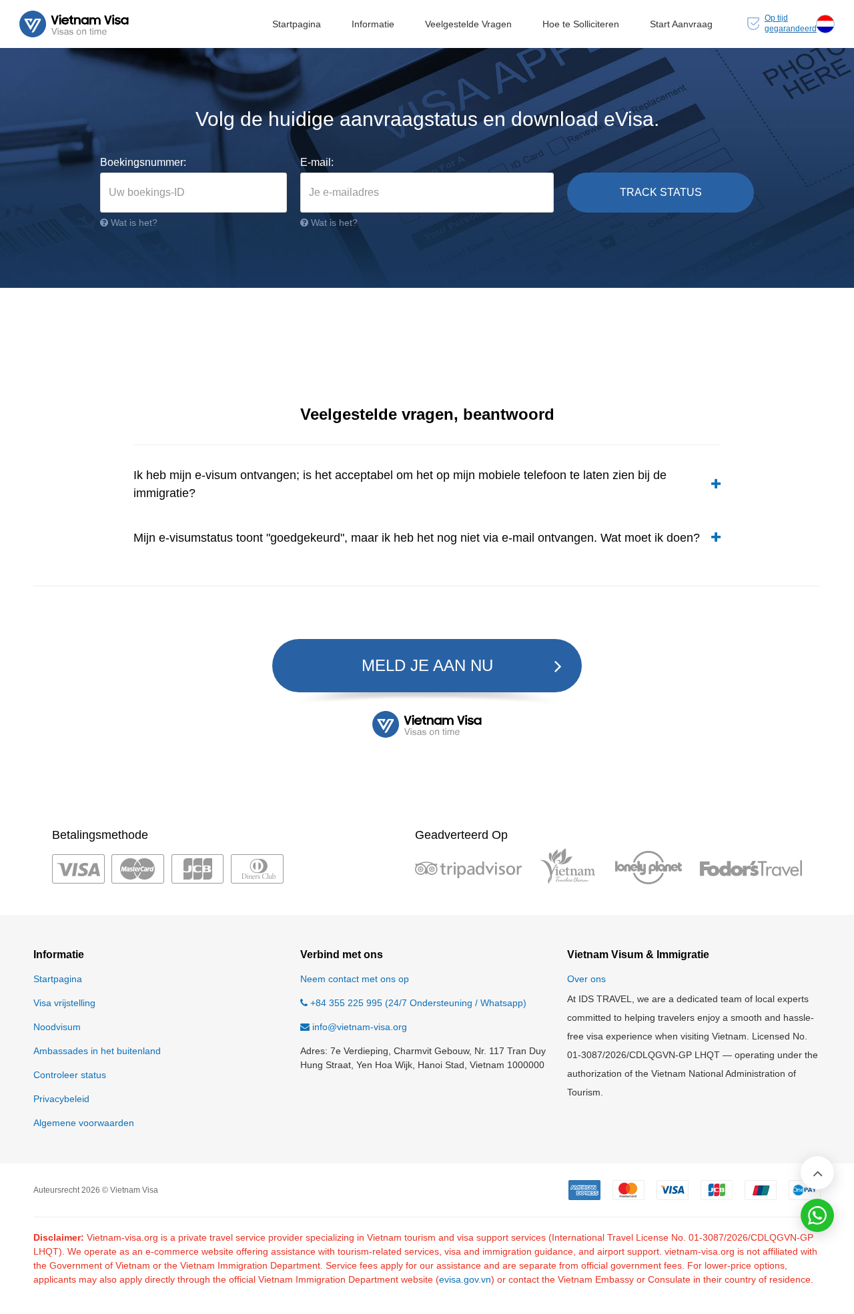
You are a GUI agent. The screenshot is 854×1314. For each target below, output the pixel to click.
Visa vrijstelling (64, 1002)
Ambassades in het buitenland (97, 1050)
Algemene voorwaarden (83, 1122)
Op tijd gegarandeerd (791, 23)
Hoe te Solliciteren (580, 24)
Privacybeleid (61, 1098)
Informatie (373, 24)
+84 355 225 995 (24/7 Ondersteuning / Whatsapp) (417, 1002)
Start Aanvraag (681, 24)
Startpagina (296, 24)
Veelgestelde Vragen (468, 24)
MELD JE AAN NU (427, 665)
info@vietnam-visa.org (359, 1026)
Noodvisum (57, 1026)
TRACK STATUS (661, 192)
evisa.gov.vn (465, 1279)
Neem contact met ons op (354, 979)
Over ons (586, 979)
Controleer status (69, 1074)
